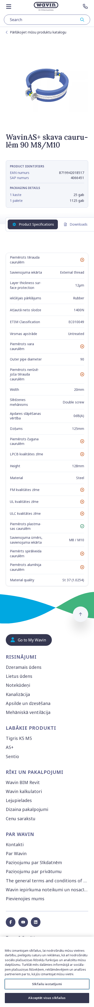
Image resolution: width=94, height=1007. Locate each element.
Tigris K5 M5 (19, 738)
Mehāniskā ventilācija (28, 712)
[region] (47, 972)
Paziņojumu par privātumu (34, 871)
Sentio (12, 756)
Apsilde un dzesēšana (28, 703)
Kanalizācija (18, 694)
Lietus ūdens (19, 676)
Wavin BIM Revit (23, 782)
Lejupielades (19, 800)
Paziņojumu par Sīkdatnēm (34, 862)
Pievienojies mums (25, 898)
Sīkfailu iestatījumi (47, 984)
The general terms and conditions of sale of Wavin (48, 881)
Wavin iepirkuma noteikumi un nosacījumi (48, 889)
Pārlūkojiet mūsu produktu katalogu (38, 32)
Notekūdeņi (18, 685)
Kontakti (15, 844)
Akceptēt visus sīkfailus (47, 998)
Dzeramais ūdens (23, 667)
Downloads (78, 224)
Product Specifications (36, 224)
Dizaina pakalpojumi (27, 809)
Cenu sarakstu (20, 818)
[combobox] (47, 20)
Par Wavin (16, 853)
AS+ (9, 747)
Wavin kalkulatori (24, 791)
